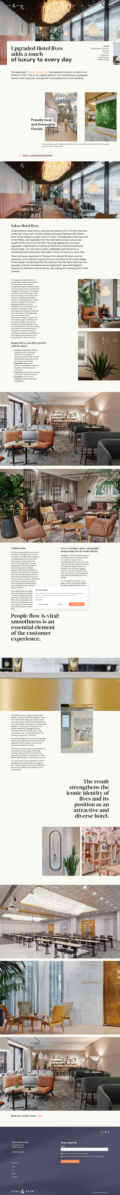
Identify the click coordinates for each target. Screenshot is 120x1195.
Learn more (39, 599)
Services (61, 5)
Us (82, 5)
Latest (90, 5)
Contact (101, 5)
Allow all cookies (77, 604)
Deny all (60, 604)
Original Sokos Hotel (37, 72)
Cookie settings (43, 604)
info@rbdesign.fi (18, 1152)
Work (74, 5)
